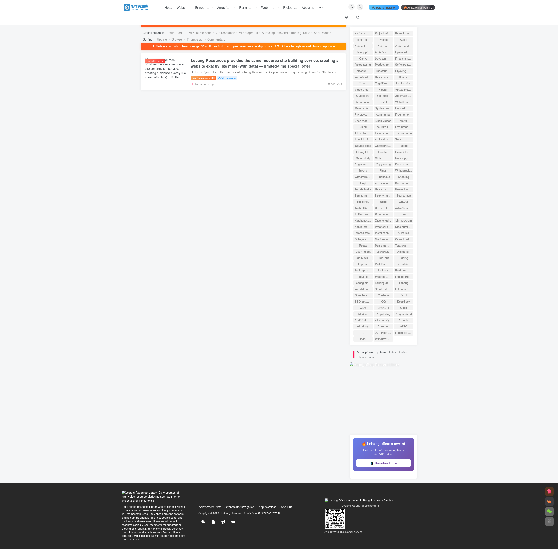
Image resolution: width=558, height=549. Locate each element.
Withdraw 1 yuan (384, 339)
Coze (363, 307)
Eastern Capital (384, 276)
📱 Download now (383, 463)
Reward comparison (384, 189)
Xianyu (363, 58)
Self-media (383, 96)
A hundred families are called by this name (364, 133)
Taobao (403, 145)
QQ (383, 301)
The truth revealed (384, 127)
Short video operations (364, 121)
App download (267, 507)
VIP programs (248, 33)
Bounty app (403, 195)
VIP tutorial (177, 33)
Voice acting (363, 64)
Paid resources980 (203, 78)
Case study (363, 158)
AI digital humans (364, 320)
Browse (177, 39)
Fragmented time (404, 114)
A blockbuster (383, 139)
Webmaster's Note (209, 507)
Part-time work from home (384, 245)
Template (383, 152)
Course (363, 83)
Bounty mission (364, 195)
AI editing (363, 326)
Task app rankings (364, 270)
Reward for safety (404, 189)
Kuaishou (363, 201)
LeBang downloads (384, 283)
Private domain (364, 114)
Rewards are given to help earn (384, 77)
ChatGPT (383, 307)
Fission (383, 89)
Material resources (364, 108)
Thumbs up (195, 39)
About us (286, 507)
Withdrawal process (364, 177)
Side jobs (383, 258)
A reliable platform (364, 46)
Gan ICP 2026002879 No (266, 513)
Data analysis (403, 164)
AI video (363, 314)
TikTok (403, 295)
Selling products (364, 214)
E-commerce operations (384, 133)
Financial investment (404, 58)
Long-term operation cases (384, 58)
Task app (383, 270)
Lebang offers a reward (364, 283)
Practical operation (384, 227)
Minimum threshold (384, 158)
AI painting (383, 314)
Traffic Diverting (364, 208)
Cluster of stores (384, 208)
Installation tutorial (384, 233)
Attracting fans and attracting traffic (286, 33)
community (383, 114)
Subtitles (403, 233)
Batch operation (404, 183)
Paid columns (403, 270)
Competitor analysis (404, 108)
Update (162, 39)
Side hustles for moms (404, 227)
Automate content (404, 96)
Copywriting (383, 164)
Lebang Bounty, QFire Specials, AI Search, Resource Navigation (404, 276)
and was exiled (384, 183)
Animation (403, 251)
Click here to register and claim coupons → (306, 46)
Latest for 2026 (404, 333)
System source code (384, 108)
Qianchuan (383, 251)
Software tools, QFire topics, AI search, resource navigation (404, 64)
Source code (363, 145)
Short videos (322, 33)
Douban (403, 77)
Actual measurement (364, 227)
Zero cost (383, 46)
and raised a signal (364, 77)
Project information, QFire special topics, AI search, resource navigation (384, 33)
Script (383, 102)
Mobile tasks (363, 189)
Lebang (403, 283)
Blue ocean (363, 96)
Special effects (364, 139)
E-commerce (404, 133)
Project (383, 40)
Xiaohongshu (383, 220)
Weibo (383, 201)
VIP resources (225, 33)
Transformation (384, 71)
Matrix (404, 121)
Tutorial (363, 170)
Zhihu (363, 127)
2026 (363, 339)
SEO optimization (364, 301)
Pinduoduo (383, 177)
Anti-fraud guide (384, 52)
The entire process (404, 264)
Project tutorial (364, 40)
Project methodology (404, 33)
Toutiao (363, 276)
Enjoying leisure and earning (404, 71)
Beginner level (364, 164)
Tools (403, 214)
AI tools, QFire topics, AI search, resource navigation (384, 320)
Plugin (383, 170)
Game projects (384, 145)
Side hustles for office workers (384, 289)
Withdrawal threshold (404, 170)
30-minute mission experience (384, 333)
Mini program (403, 220)
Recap (363, 245)
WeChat (404, 201)
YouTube (383, 295)
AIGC (403, 326)
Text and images (404, 245)
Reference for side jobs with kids (384, 214)
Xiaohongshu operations (364, 220)
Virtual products (404, 89)
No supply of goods (404, 158)
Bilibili (403, 307)
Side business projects (364, 258)
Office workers (404, 289)
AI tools (403, 320)
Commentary (216, 39)
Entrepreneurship (364, 264)
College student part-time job (364, 239)
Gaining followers (364, 152)
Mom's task (363, 233)
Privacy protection (364, 52)
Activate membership (419, 7)
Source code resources (404, 139)
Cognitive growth (384, 83)
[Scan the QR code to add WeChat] (549, 511)
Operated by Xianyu (404, 52)
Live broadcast (404, 127)
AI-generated (404, 314)
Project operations (364, 33)
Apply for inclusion (385, 7)
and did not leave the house (364, 289)
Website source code (404, 102)
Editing (403, 258)
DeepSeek (403, 301)
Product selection (384, 64)
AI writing (383, 326)
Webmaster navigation (240, 507)
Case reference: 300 (404, 152)
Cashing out (363, 251)
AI (363, 333)
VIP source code (200, 33)
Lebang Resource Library (236, 513)
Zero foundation (404, 46)
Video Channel (364, 89)
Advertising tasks (404, 208)
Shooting (403, 177)
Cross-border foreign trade (404, 239)
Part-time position (384, 264)
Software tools (364, 71)
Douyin (363, 183)
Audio (403, 40)
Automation (363, 102)
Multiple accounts (384, 239)
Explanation (403, 83)
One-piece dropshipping (364, 295)
